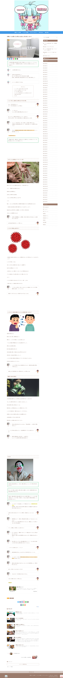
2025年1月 (45, 105)
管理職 (45, 222)
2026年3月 (45, 74)
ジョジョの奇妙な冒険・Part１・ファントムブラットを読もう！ (50, 50)
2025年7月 (45, 92)
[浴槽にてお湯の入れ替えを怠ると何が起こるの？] (11, 59)
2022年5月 (45, 175)
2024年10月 (46, 111)
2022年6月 (45, 173)
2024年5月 (45, 122)
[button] (56, 37)
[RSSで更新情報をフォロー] (25, 605)
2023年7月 (45, 144)
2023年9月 (45, 140)
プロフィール (46, 211)
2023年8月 (45, 142)
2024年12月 (46, 107)
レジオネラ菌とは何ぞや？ (19, 91)
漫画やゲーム (46, 215)
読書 (44, 224)
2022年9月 (45, 166)
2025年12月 (46, 81)
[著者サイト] (21, 605)
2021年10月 (46, 190)
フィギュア (45, 209)
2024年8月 (45, 116)
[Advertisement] (23, 150)
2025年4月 (45, 98)
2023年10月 (46, 138)
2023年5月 (45, 149)
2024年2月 (45, 129)
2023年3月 (45, 153)
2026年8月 (45, 63)
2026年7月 (45, 65)
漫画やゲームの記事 (32, 675)
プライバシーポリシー (45, 675)
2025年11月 (46, 83)
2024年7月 (45, 118)
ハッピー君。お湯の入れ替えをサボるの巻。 (21, 88)
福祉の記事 (55, 675)
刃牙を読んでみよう (47, 55)
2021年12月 (46, 186)
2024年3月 (45, 127)
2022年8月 (45, 168)
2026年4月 (45, 72)
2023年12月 (46, 133)
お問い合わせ (51, 675)
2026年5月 (45, 70)
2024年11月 (46, 109)
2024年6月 (45, 120)
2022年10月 (46, 164)
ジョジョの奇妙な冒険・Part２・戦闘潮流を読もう (50, 44)
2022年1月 (45, 184)
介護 (10, 598)
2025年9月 (45, 87)
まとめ (16, 95)
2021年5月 (45, 201)
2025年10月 (46, 85)
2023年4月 (45, 151)
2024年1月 (45, 131)
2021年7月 (45, 197)
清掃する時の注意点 (18, 94)
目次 (22, 86)
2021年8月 (45, 195)
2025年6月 (45, 94)
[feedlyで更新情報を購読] (23, 605)
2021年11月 (46, 188)
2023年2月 (45, 155)
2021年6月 (45, 199)
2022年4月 (45, 177)
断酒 (44, 213)
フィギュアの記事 (38, 675)
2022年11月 (46, 162)
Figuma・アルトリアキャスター (49, 46)
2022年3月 (45, 179)
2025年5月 (45, 96)
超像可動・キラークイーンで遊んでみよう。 (50, 53)
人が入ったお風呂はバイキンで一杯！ (20, 90)
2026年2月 (45, 76)
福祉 (8, 598)
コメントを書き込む (23, 664)
